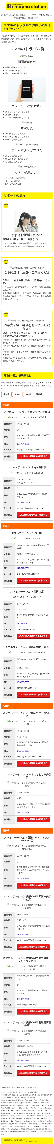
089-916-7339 (23, 1061)
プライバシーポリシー (33, 1141)
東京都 (17, 394)
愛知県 (6, 394)
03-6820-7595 (23, 682)
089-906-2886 (23, 879)
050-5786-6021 (23, 624)
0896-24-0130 (23, 935)
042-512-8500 (23, 568)
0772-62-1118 (23, 813)
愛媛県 (39, 394)
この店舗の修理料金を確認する (33, 456)
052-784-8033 (23, 444)
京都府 (28, 394)
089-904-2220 (23, 999)
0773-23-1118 (23, 751)
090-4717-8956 (23, 502)
